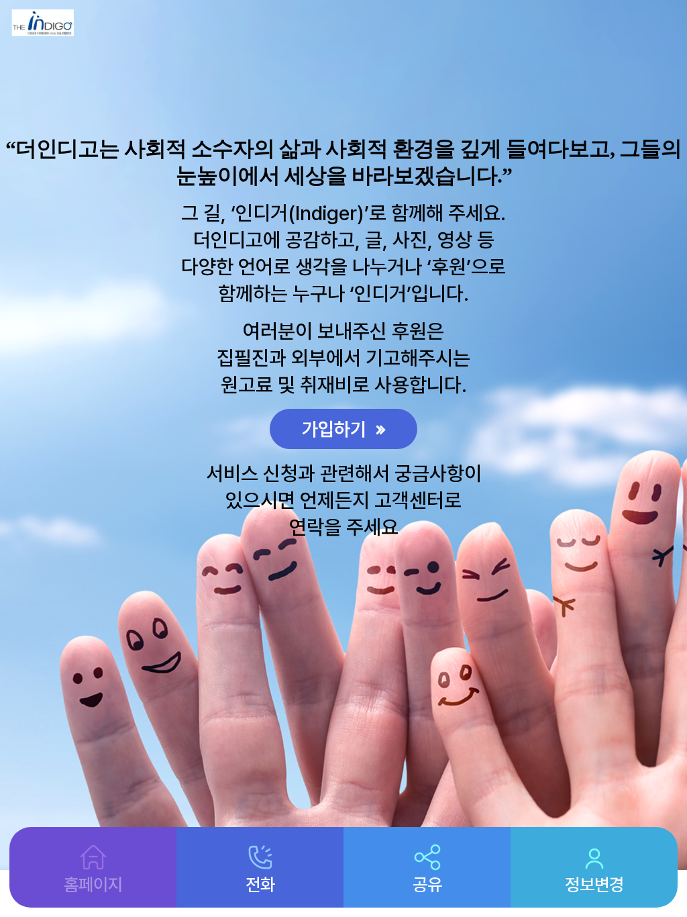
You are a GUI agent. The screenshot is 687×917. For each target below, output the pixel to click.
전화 (260, 884)
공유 (427, 884)
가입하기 (336, 429)
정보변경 (594, 884)
